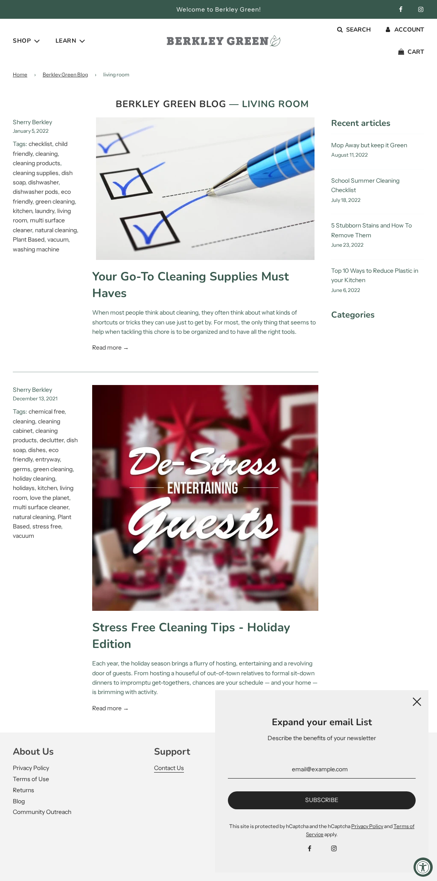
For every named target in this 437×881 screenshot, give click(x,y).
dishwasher (43, 182)
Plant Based (28, 239)
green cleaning (55, 201)
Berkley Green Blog (65, 74)
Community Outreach (42, 812)
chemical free (46, 411)
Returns (23, 790)
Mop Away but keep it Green (369, 145)
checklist (40, 144)
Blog (19, 801)
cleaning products (36, 163)
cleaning (46, 154)
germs (21, 469)
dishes (37, 450)
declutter (52, 440)
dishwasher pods (35, 191)
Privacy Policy (31, 768)
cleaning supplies (35, 173)
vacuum (57, 239)
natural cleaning (56, 230)
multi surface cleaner (40, 507)
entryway (47, 459)
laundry (44, 211)
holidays (24, 488)
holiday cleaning (34, 478)
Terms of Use (31, 779)
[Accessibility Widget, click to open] (423, 867)
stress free (46, 526)
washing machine (36, 249)
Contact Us (169, 768)
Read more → (110, 347)
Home (20, 74)
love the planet (49, 498)
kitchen (22, 211)
